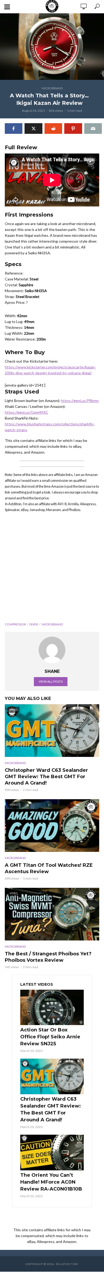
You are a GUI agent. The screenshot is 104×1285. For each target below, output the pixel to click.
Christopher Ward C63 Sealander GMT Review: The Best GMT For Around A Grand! (46, 776)
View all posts (51, 681)
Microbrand (52, 88)
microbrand (52, 624)
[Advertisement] (52, 569)
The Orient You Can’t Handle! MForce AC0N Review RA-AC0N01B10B (51, 1182)
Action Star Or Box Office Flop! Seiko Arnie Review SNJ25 (50, 1037)
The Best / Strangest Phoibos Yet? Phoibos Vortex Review (48, 957)
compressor (15, 624)
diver (33, 624)
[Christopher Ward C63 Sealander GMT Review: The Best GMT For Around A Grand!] (52, 1076)
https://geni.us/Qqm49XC (26, 412)
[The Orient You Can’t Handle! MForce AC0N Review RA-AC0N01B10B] (52, 1152)
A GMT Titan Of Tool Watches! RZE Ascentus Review (49, 868)
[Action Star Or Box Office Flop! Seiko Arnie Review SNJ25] (52, 1007)
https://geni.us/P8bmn (80, 400)
